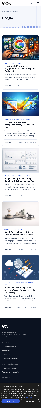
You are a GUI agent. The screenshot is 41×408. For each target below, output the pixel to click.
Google (11, 63)
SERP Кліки (6, 350)
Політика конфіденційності (11, 372)
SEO (5, 63)
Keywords (28, 175)
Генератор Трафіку (9, 347)
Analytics (19, 63)
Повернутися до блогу (11, 11)
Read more (29, 397)
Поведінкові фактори (10, 358)
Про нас (5, 382)
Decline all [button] (30, 401)
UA (32, 3)
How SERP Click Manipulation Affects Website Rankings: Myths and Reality (19, 290)
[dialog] (20, 395)
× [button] (39, 385)
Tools (6, 284)
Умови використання (9, 368)
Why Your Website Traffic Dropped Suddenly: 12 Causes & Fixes (19, 125)
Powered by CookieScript (20, 406)
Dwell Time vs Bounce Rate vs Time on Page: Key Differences (18, 233)
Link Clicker (6, 354)
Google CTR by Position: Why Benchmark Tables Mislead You (19, 179)
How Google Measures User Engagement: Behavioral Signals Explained (19, 68)
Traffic (7, 119)
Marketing (16, 282)
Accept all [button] (10, 401)
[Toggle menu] (38, 3)
